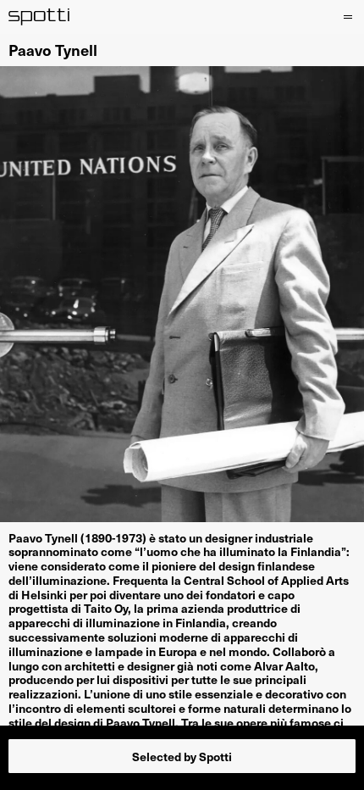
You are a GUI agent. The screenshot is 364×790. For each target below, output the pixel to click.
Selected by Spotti (182, 756)
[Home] (39, 16)
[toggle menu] (345, 16)
